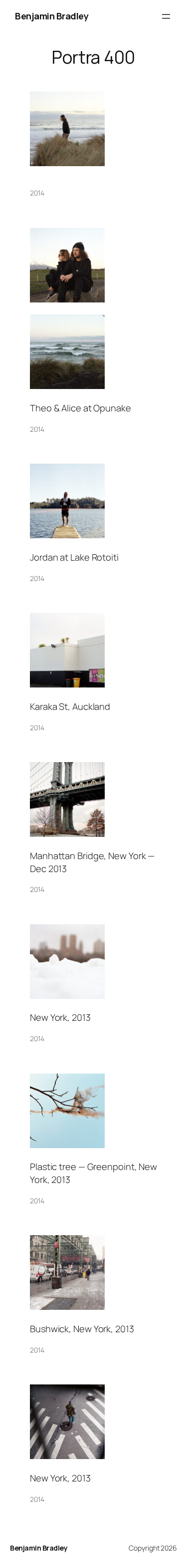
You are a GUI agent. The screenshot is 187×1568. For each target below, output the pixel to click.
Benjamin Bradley (51, 16)
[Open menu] (166, 16)
